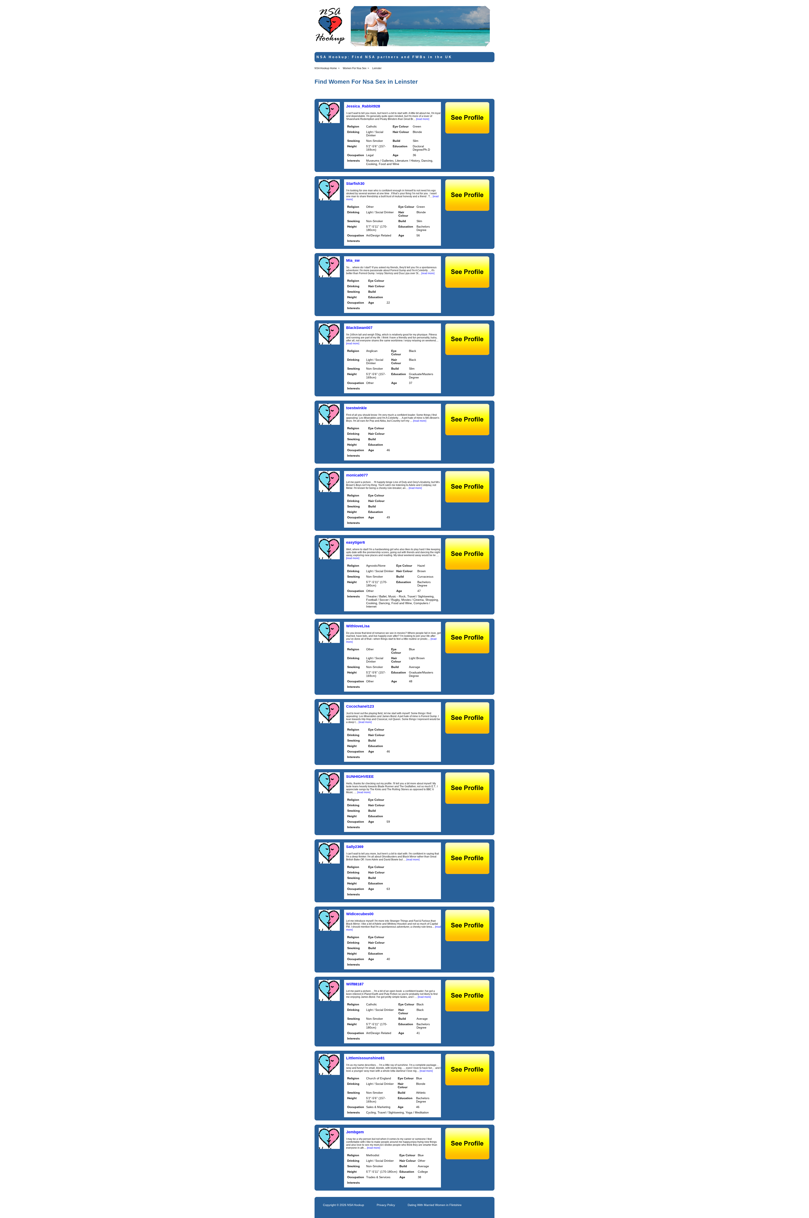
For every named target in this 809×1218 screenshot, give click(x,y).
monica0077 (357, 475)
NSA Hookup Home (326, 68)
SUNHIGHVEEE (360, 776)
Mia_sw (353, 260)
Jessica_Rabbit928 (363, 106)
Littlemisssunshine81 (365, 1058)
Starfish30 (355, 183)
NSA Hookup (355, 1205)
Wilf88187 (355, 984)
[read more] (422, 119)
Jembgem (355, 1132)
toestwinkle (356, 408)
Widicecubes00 (360, 914)
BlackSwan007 (359, 328)
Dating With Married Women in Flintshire (435, 1205)
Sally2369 (354, 847)
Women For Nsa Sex (354, 68)
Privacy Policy (386, 1205)
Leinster (377, 68)
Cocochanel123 (360, 706)
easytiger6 (355, 542)
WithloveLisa (358, 626)
